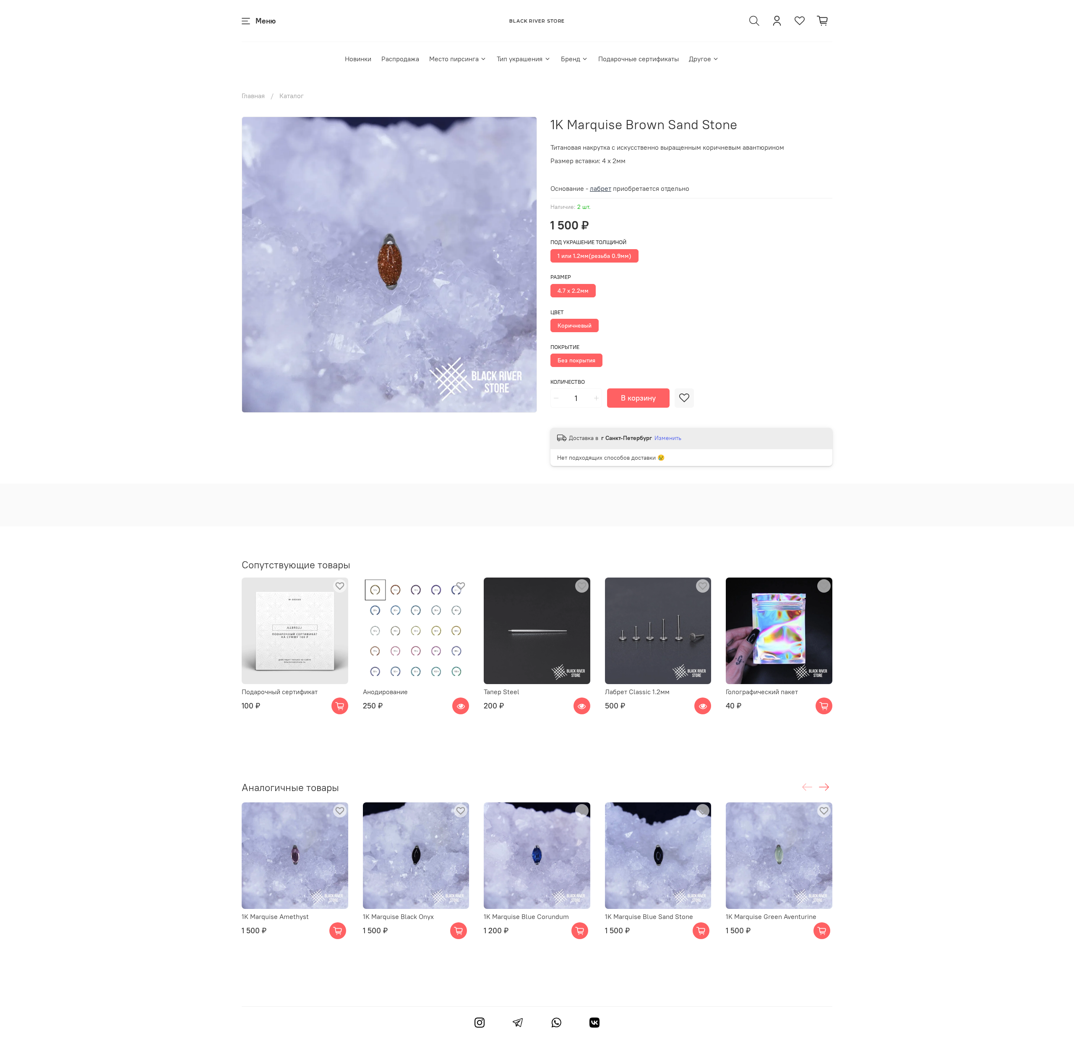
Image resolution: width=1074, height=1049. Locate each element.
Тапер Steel (501, 691)
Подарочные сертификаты (638, 59)
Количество (567, 382)
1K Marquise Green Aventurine (771, 916)
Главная (253, 95)
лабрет (600, 188)
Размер (560, 277)
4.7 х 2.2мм (573, 290)
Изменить (667, 438)
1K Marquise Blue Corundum (526, 916)
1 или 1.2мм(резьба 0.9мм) (594, 256)
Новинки (358, 59)
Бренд (570, 59)
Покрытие (564, 347)
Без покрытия (576, 360)
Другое (700, 59)
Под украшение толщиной (588, 242)
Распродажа (400, 59)
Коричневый (575, 325)
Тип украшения (519, 59)
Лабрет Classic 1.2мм (637, 691)
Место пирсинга (454, 59)
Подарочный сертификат (280, 691)
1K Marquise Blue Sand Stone (649, 916)
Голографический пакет (762, 691)
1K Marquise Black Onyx (398, 916)
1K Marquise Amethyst (275, 916)
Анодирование (385, 691)
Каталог (291, 95)
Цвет (557, 312)
